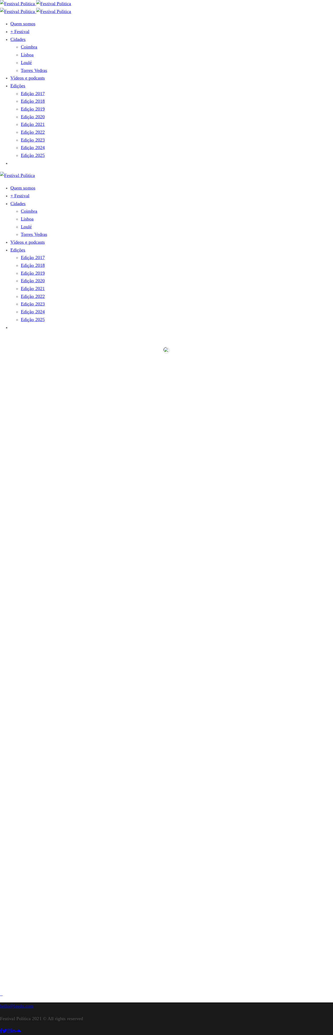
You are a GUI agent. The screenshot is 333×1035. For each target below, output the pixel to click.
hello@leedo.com (17, 1006)
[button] (13, 163)
